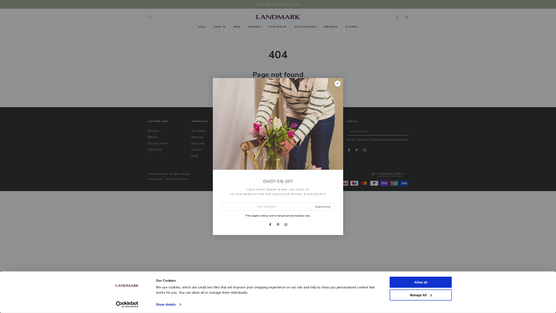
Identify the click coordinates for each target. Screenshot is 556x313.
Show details (166, 304)
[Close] (337, 83)
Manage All (418, 295)
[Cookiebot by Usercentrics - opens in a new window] (127, 304)
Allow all (420, 282)
